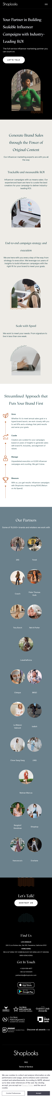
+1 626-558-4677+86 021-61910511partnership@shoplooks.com (26, 972)
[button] (46, 4)
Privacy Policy (27, 1085)
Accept (38, 1093)
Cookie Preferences (13, 1093)
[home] (10, 4)
